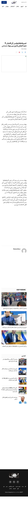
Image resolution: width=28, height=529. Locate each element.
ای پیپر (22, 6)
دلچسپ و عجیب (18, 486)
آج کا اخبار (4, 2)
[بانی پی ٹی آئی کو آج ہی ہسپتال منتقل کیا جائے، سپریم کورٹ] (14, 318)
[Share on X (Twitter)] (22, 52)
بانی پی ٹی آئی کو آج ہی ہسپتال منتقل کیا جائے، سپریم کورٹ (14, 327)
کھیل (18, 488)
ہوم (26, 6)
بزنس (6, 486)
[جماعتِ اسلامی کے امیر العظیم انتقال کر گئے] (22, 400)
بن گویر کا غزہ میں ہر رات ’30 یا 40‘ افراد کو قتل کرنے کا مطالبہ (14, 346)
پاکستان (10, 488)
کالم (25, 486)
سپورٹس (7, 6)
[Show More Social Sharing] (16, 52)
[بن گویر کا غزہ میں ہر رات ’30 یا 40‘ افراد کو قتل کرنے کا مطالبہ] (14, 337)
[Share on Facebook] (25, 52)
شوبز (3, 6)
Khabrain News (24, 49)
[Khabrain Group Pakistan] (14, 2)
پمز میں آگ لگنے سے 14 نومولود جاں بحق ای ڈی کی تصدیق (15, 308)
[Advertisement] (14, 25)
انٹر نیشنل (12, 6)
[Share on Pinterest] (19, 52)
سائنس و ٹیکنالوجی (11, 486)
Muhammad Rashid (16, 492)
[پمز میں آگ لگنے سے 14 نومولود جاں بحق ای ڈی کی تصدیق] (14, 299)
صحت (23, 486)
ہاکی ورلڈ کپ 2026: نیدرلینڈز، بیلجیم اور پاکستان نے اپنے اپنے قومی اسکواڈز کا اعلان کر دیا (9, 389)
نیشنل (17, 6)
